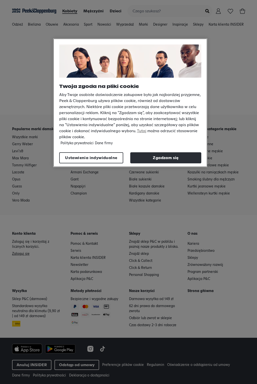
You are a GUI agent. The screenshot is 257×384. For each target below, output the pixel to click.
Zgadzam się (165, 158)
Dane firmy (104, 143)
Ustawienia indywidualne (91, 158)
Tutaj (141, 131)
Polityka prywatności (77, 143)
